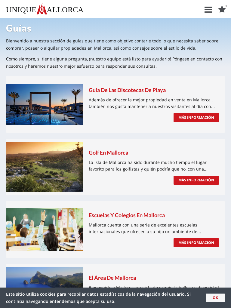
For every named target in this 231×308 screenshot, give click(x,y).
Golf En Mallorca (108, 152)
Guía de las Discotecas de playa (127, 90)
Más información (196, 117)
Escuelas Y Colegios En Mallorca (127, 215)
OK (215, 297)
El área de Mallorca (112, 277)
